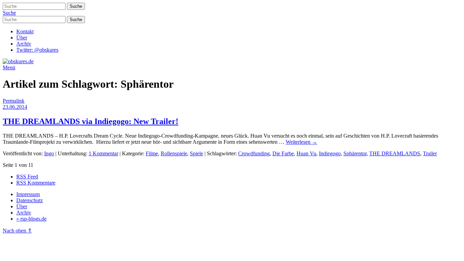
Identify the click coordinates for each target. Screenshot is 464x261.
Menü (9, 67)
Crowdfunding (254, 153)
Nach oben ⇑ (17, 230)
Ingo (49, 153)
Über (21, 37)
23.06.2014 (15, 107)
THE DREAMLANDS (394, 153)
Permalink (13, 101)
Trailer (430, 153)
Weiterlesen (301, 142)
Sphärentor (355, 153)
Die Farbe (283, 153)
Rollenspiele (174, 153)
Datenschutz (29, 200)
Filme (152, 153)
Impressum (28, 194)
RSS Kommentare (35, 183)
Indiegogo (330, 153)
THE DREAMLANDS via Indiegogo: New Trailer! (90, 121)
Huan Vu (306, 153)
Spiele (196, 153)
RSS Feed (27, 176)
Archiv (23, 44)
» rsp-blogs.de (31, 219)
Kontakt (25, 31)
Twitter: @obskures (37, 50)
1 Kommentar (103, 153)
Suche (9, 13)
